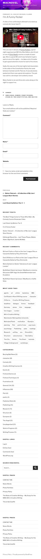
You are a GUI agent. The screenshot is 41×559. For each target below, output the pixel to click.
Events (5, 370)
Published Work (8, 401)
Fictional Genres (8, 374)
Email (5, 151)
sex (21, 332)
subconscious (17, 336)
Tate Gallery (29, 336)
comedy (18, 95)
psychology (8, 329)
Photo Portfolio (8, 488)
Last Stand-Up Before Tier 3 (12, 223)
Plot (13, 325)
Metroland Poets (9, 321)
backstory (25, 293)
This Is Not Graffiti (9, 502)
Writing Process (8, 432)
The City (7, 339)
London (16, 311)
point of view (21, 325)
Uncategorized (8, 424)
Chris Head (10, 95)
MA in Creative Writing (11, 314)
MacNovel (10, 2)
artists (17, 293)
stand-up (9, 97)
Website (6, 161)
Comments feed (8, 452)
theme (14, 339)
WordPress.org (8, 456)
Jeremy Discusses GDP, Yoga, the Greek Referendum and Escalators (20, 272)
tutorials (31, 339)
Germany (7, 307)
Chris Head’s (13, 54)
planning (7, 325)
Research (7, 332)
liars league (8, 311)
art (12, 293)
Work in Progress (8, 428)
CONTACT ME (7, 480)
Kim (20, 307)
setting (15, 332)
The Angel (6, 420)
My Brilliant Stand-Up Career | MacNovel (16, 270)
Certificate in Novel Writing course (15, 296)
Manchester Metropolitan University (16, 318)
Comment (7, 115)
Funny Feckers (25, 50)
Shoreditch (28, 332)
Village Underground (11, 343)
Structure (7, 336)
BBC (32, 293)
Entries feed (7, 448)
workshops (24, 343)
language (28, 307)
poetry (5, 397)
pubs (25, 329)
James (15, 307)
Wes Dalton (32, 97)
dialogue (16, 304)
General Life (7, 385)
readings (32, 329)
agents (6, 293)
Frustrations (7, 381)
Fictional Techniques (10, 378)
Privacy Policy (7, 492)
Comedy (8, 92)
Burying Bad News (9, 354)
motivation (21, 321)
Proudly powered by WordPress (22, 554)
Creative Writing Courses (11, 366)
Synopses (6, 416)
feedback (31, 304)
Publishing (17, 329)
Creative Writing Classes (21, 300)
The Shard (22, 339)
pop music (32, 325)
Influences (6, 389)
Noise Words (7, 484)
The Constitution (20, 97)
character (33, 296)
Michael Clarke (26, 14)
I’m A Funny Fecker (9, 227)
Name (5, 142)
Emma (23, 304)
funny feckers (27, 95)
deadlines (7, 304)
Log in (5, 444)
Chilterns (7, 300)
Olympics (30, 321)
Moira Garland (7, 264)
